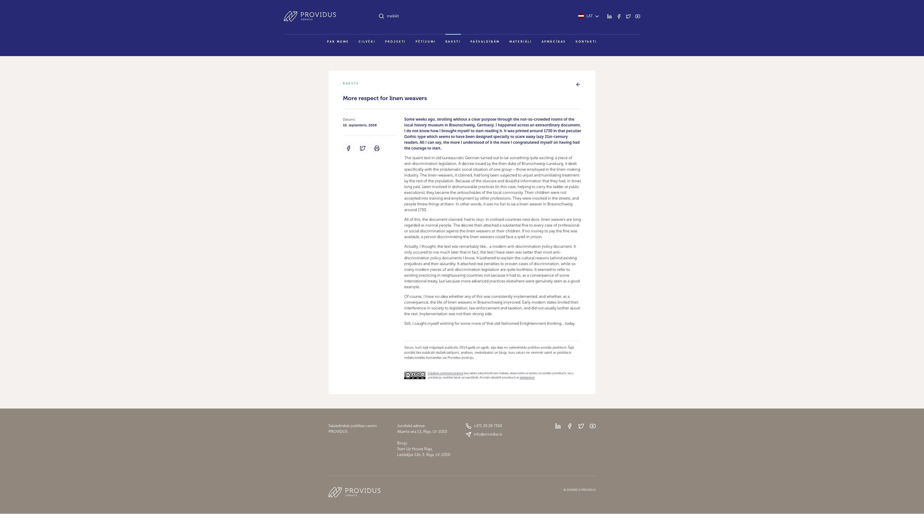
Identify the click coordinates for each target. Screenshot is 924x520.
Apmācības (554, 41)
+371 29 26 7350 (488, 425)
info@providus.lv (488, 434)
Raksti (453, 41)
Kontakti (586, 41)
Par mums (338, 41)
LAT (589, 16)
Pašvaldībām (485, 41)
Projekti (395, 41)
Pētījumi (426, 41)
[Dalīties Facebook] (348, 148)
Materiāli (520, 41)
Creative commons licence (445, 373)
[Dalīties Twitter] (362, 148)
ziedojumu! (527, 377)
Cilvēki (367, 41)
